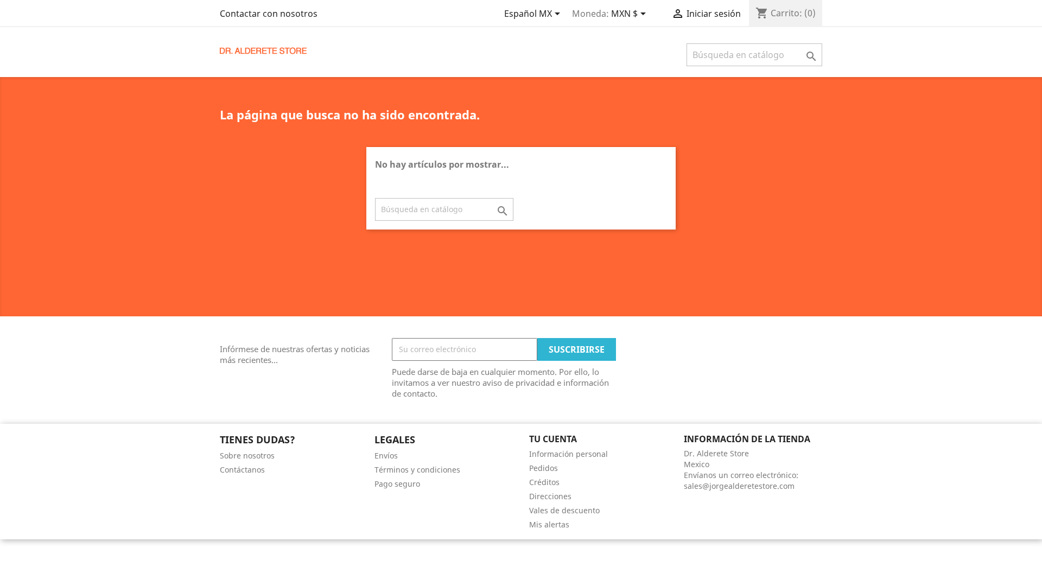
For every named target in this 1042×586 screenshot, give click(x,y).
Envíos (386, 455)
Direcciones (550, 496)
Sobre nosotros (247, 455)
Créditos (544, 482)
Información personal (568, 454)
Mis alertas (549, 524)
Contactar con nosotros (268, 14)
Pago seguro (397, 484)
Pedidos (543, 468)
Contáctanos (242, 469)
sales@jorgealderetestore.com (739, 486)
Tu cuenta (553, 439)
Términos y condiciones (417, 469)
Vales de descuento (564, 510)
